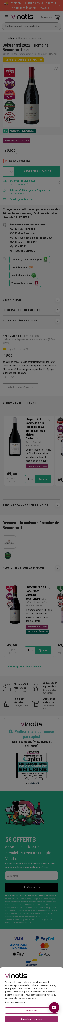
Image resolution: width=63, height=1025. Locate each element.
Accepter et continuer (31, 1019)
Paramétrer (31, 1010)
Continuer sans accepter (16, 1002)
